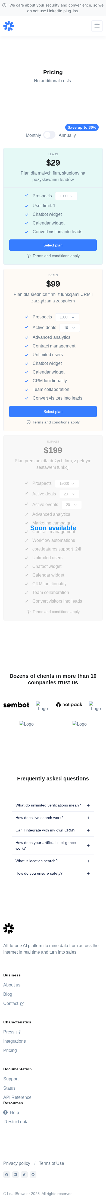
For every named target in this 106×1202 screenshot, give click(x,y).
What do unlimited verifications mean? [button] (48, 805)
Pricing (10, 1050)
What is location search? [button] (36, 861)
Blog (7, 994)
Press (9, 1032)
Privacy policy (16, 1163)
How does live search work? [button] (39, 817)
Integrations (14, 1041)
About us (11, 985)
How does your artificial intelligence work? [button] (45, 845)
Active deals (44, 327)
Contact (11, 1003)
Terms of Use (51, 1163)
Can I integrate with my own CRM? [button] (45, 830)
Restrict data (16, 1121)
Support (10, 1079)
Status (9, 1088)
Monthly (33, 135)
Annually (69, 135)
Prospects (42, 196)
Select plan (53, 245)
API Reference (17, 1097)
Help (14, 1112)
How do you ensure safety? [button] (39, 873)
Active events (45, 504)
